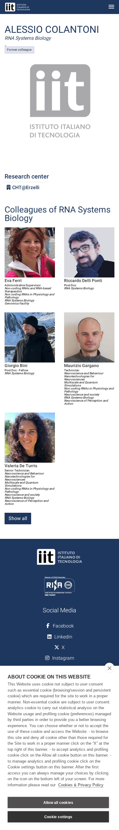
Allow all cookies (58, 803)
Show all (18, 518)
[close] (109, 668)
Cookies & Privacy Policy (80, 785)
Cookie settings (58, 817)
